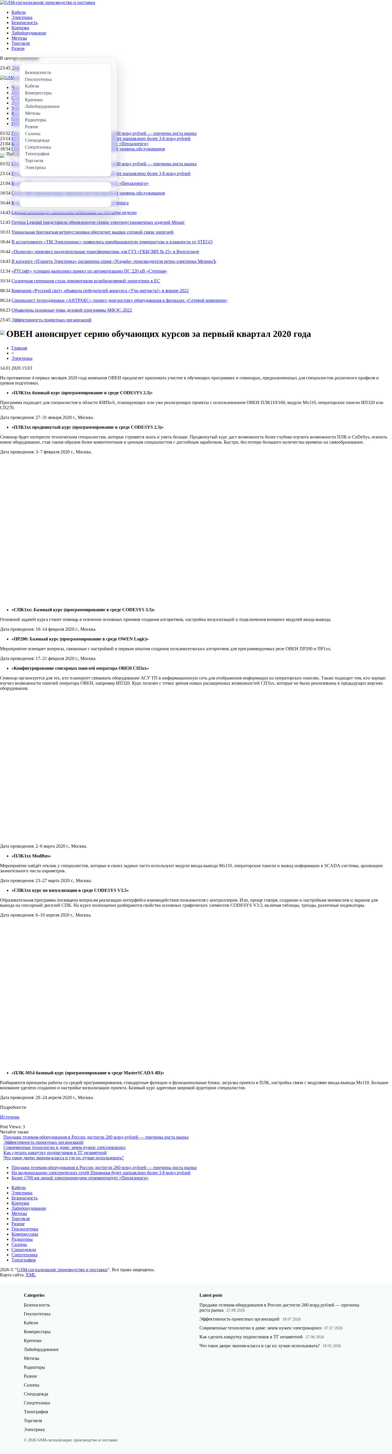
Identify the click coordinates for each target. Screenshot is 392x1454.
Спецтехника (24, 1254)
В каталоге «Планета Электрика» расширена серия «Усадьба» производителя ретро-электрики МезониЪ (113, 261)
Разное (18, 48)
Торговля (20, 43)
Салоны (19, 1244)
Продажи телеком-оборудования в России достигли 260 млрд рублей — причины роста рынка (96, 1137)
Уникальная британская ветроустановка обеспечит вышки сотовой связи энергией (92, 232)
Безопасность (24, 22)
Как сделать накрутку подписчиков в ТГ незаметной (55, 1152)
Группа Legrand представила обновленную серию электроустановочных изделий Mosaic (98, 222)
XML (31, 1274)
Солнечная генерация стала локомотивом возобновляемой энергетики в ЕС (85, 280)
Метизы (19, 38)
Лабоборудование (28, 32)
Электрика (21, 17)
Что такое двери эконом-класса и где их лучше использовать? (63, 1157)
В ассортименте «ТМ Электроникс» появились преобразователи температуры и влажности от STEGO (112, 241)
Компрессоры (24, 1234)
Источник (10, 1117)
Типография (23, 1259)
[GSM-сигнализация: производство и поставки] (47, 2)
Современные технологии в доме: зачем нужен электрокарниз (64, 1147)
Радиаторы (22, 1239)
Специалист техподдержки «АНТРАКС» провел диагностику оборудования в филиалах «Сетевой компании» (119, 300)
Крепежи (20, 27)
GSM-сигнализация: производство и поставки (62, 1269)
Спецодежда (23, 1249)
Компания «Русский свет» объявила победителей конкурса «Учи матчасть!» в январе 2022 (100, 290)
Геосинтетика (24, 1228)
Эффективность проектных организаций (51, 319)
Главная (19, 347)
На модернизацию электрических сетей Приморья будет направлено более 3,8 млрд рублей (101, 1172)
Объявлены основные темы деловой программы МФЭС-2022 (71, 310)
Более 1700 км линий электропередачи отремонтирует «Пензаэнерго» (80, 1177)
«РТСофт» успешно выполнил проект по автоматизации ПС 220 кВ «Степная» (89, 271)
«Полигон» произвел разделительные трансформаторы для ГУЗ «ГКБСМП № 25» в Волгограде (105, 251)
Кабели (18, 12)
